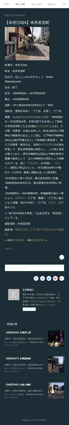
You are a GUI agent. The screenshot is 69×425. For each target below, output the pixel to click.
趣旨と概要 (20, 4)
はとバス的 (36, 4)
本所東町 (33, 163)
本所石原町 (47, 144)
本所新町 (25, 117)
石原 (51, 202)
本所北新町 (42, 126)
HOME (6, 4)
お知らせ (51, 4)
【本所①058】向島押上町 (18, 332)
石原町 (19, 198)
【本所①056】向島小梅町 (18, 384)
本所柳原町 (18, 240)
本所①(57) (9, 248)
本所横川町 (37, 240)
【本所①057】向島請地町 (18, 358)
